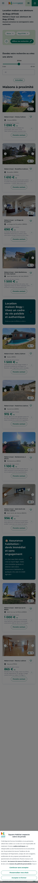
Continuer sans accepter (19, 867)
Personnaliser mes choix (19, 873)
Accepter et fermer (19, 878)
